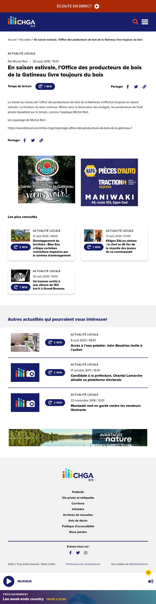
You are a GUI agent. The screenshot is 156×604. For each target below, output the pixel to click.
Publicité (78, 492)
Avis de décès (78, 521)
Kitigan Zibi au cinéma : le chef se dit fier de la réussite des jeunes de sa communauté (121, 246)
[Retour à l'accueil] (68, 22)
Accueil (12, 39)
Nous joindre (78, 532)
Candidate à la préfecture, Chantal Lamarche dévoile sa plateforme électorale (106, 377)
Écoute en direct (74, 6)
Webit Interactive (138, 564)
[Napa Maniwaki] (109, 182)
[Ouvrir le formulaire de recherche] (135, 22)
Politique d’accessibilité (78, 526)
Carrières (78, 503)
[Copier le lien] (144, 87)
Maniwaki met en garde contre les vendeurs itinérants (106, 408)
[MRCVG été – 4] (78, 437)
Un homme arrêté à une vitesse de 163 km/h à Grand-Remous (48, 285)
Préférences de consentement (83, 564)
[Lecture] (8, 581)
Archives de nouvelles (78, 515)
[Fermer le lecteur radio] (148, 572)
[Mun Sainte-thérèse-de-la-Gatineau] (46, 179)
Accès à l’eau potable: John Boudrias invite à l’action (106, 347)
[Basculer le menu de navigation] (145, 22)
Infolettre (78, 509)
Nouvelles (25, 39)
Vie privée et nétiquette (78, 498)
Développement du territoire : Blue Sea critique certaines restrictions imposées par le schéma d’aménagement (52, 248)
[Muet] (150, 581)
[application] (150, 581)
